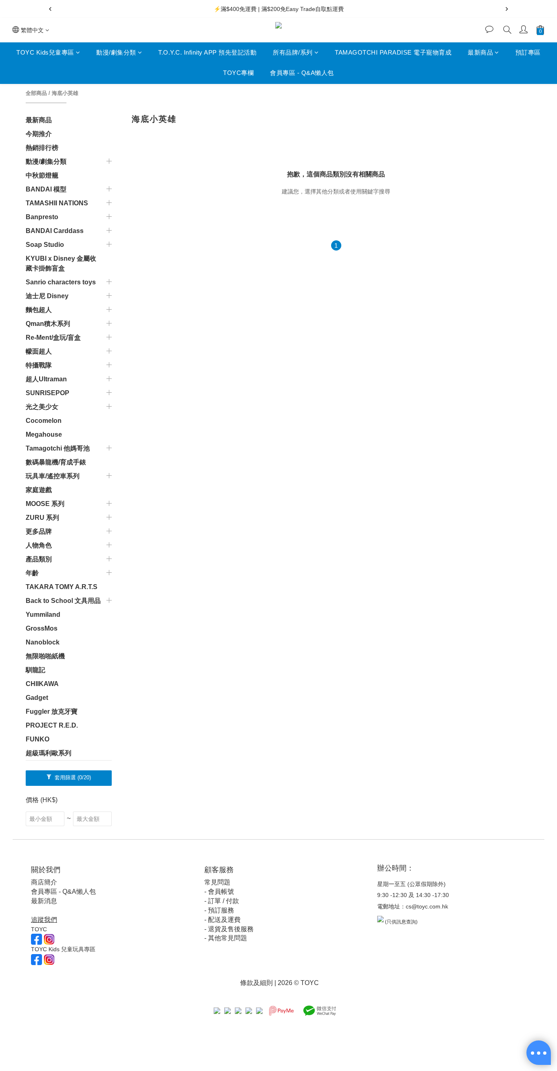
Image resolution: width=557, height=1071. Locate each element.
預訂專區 (528, 52)
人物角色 (39, 545)
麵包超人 (39, 309)
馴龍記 (35, 669)
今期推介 (39, 133)
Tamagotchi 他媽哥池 (58, 448)
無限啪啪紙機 (45, 656)
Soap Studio (45, 244)
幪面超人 (39, 351)
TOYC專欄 (238, 73)
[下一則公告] (507, 9)
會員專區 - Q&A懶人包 (302, 73)
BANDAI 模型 (46, 189)
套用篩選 (72, 777)
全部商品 (36, 93)
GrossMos (41, 628)
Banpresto (42, 216)
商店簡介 (44, 882)
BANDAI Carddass (55, 230)
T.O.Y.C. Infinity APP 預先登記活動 (207, 52)
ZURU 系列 (42, 517)
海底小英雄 (65, 93)
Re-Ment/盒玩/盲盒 (53, 337)
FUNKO (37, 739)
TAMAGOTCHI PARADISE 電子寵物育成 (393, 52)
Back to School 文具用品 (63, 600)
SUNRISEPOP (47, 392)
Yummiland (43, 614)
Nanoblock (43, 642)
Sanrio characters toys (61, 282)
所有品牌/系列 (293, 52)
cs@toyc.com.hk (427, 906)
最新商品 (480, 52)
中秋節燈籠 (42, 175)
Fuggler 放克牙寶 (51, 711)
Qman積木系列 (48, 323)
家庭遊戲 (39, 489)
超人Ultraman (46, 379)
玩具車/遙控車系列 (53, 476)
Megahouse (44, 434)
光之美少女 (42, 406)
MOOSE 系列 (45, 503)
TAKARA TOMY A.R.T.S (61, 586)
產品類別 (39, 559)
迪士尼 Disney (47, 295)
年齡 (32, 573)
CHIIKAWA (42, 683)
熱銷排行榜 (42, 147)
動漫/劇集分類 (116, 52)
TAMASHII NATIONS (57, 203)
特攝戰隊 (39, 365)
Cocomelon (44, 420)
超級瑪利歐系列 (48, 753)
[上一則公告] (50, 9)
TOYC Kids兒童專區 (45, 52)
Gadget (37, 697)
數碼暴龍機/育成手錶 (56, 462)
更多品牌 (39, 531)
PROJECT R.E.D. (52, 725)
